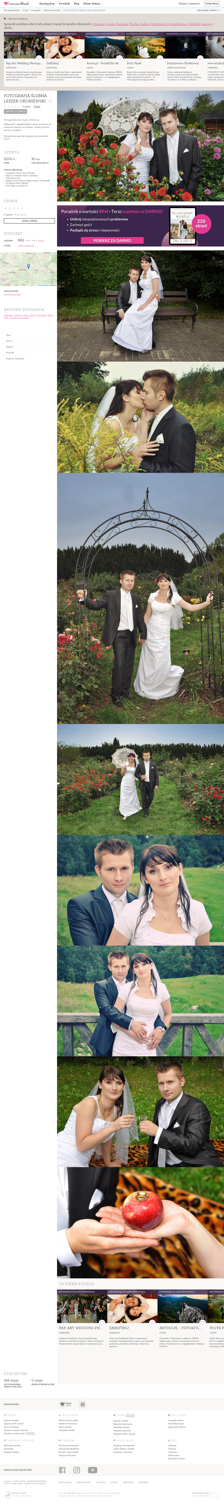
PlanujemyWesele (12, 10)
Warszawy (99, 24)
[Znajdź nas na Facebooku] (62, 1470)
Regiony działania (15, 358)
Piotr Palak (134, 63)
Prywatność (84, 1482)
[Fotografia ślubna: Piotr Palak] (145, 45)
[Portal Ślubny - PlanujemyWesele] (16, 3)
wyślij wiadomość (26, 246)
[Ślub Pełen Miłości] (65, 1404)
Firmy (25, 10)
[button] (93, 3)
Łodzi (111, 24)
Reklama (128, 1482)
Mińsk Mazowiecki (52, 10)
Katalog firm (47, 3)
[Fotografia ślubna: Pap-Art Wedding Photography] (24, 45)
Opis (8, 335)
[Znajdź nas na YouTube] (92, 1470)
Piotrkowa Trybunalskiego (168, 24)
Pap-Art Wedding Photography (26, 63)
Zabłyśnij (52, 63)
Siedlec (144, 24)
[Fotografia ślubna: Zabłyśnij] (64, 45)
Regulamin (65, 1482)
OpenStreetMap (43, 285)
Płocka (133, 24)
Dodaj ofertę (211, 3)
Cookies (101, 1482)
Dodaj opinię (29, 221)
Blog (76, 3)
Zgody (114, 1482)
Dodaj (37, 106)
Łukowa (206, 24)
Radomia (122, 24)
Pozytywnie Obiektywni (183, 63)
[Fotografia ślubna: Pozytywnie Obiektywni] (185, 45)
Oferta (9, 341)
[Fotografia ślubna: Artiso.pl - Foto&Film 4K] (105, 45)
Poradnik (64, 3)
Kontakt (10, 352)
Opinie (9, 347)
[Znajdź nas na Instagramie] (76, 1470)
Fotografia (35, 10)
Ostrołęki (193, 24)
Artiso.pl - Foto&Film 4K (103, 63)
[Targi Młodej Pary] (82, 1404)
